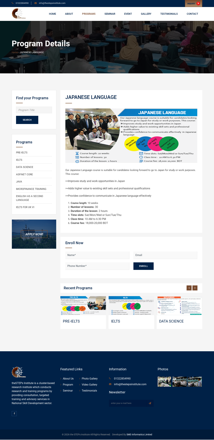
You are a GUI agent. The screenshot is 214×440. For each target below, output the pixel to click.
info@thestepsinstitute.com (52, 3)
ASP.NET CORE (24, 174)
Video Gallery (89, 384)
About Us (68, 378)
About (69, 13)
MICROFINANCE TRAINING (31, 189)
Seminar (109, 13)
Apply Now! (34, 234)
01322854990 (22, 3)
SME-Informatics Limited (139, 434)
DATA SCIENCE (24, 167)
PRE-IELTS (21, 152)
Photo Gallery (90, 378)
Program (68, 384)
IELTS (19, 159)
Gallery (146, 13)
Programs (88, 13)
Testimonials (169, 13)
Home (52, 13)
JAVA (19, 181)
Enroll (143, 266)
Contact (192, 13)
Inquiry (191, 4)
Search (27, 119)
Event (128, 13)
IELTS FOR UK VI (25, 207)
